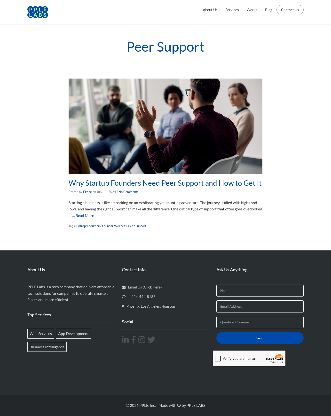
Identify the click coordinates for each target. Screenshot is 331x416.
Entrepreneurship (88, 226)
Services (232, 10)
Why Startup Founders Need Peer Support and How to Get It (165, 182)
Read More (85, 215)
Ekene (87, 192)
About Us (210, 10)
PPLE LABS (196, 405)
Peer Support (137, 226)
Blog (268, 10)
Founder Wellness (114, 226)
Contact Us (290, 10)
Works (252, 10)
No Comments (128, 192)
